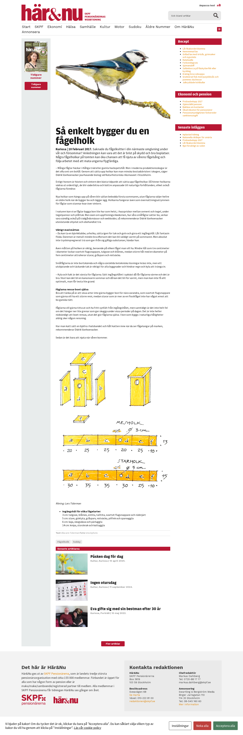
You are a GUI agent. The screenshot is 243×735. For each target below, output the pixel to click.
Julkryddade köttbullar (194, 82)
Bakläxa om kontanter (193, 107)
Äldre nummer (157, 27)
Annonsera (31, 32)
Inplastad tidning (191, 134)
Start (26, 27)
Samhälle (88, 27)
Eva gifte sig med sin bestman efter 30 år (125, 608)
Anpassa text (210, 5)
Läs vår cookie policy (87, 728)
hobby (77, 541)
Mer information (189, 704)
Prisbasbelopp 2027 (192, 101)
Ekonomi (54, 27)
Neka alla (202, 726)
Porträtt (105, 613)
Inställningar (180, 726)
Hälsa (71, 27)
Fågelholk (63, 541)
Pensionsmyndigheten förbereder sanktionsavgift (200, 114)
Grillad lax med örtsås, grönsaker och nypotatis (199, 56)
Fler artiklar (113, 643)
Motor (119, 27)
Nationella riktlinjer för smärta (197, 137)
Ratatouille (188, 59)
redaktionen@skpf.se (142, 701)
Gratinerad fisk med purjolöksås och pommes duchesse (201, 78)
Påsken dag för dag (106, 556)
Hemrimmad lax (190, 51)
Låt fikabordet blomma (194, 48)
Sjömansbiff (188, 65)
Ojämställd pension (192, 104)
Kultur (105, 27)
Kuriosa (61, 149)
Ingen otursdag (103, 582)
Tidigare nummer (36, 86)
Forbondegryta (190, 62)
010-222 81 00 (146, 698)
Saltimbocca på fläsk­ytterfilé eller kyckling (199, 70)
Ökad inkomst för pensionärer (197, 109)
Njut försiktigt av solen (194, 145)
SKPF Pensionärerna (56, 673)
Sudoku (135, 27)
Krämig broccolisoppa (193, 73)
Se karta (134, 694)
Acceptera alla (225, 726)
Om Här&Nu (184, 27)
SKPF (39, 27)
